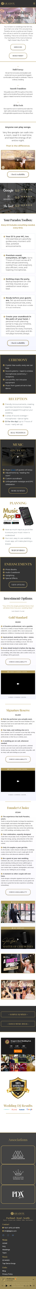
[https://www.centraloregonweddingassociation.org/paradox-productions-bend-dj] (18, 1155)
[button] (34, 4)
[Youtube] (13, 1235)
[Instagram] (8, 1235)
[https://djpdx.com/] (8, 3)
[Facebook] (3, 1235)
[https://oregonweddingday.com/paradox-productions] (18, 1174)
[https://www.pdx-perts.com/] (18, 1194)
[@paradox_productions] (7, 1042)
